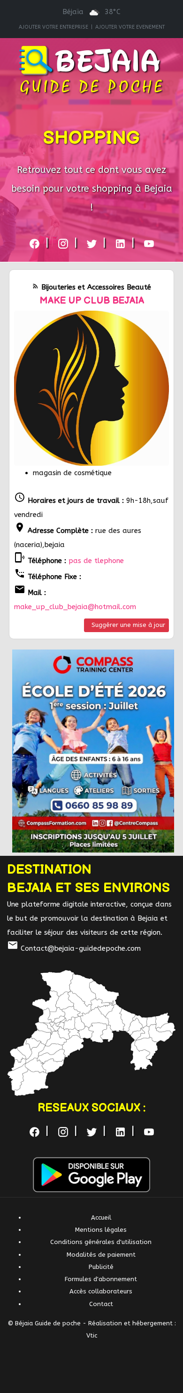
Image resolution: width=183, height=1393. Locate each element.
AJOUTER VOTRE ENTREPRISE (53, 27)
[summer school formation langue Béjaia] (93, 750)
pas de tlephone (96, 560)
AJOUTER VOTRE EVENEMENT (130, 27)
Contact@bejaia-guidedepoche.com (74, 948)
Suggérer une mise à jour (128, 624)
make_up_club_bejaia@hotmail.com (75, 607)
